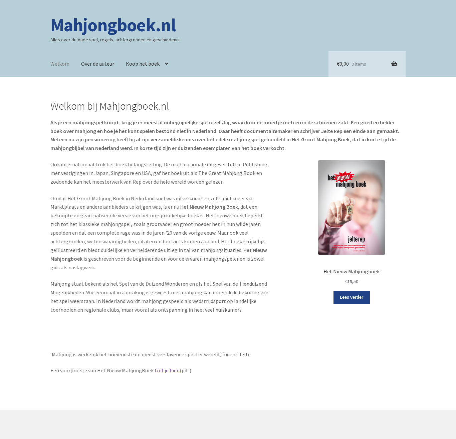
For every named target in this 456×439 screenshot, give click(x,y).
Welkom (59, 63)
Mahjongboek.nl (113, 24)
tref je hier (167, 370)
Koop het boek (143, 63)
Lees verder (351, 297)
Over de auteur (97, 63)
